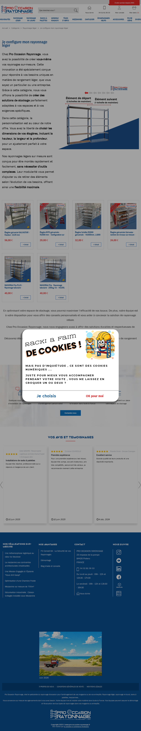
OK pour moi (94, 396)
